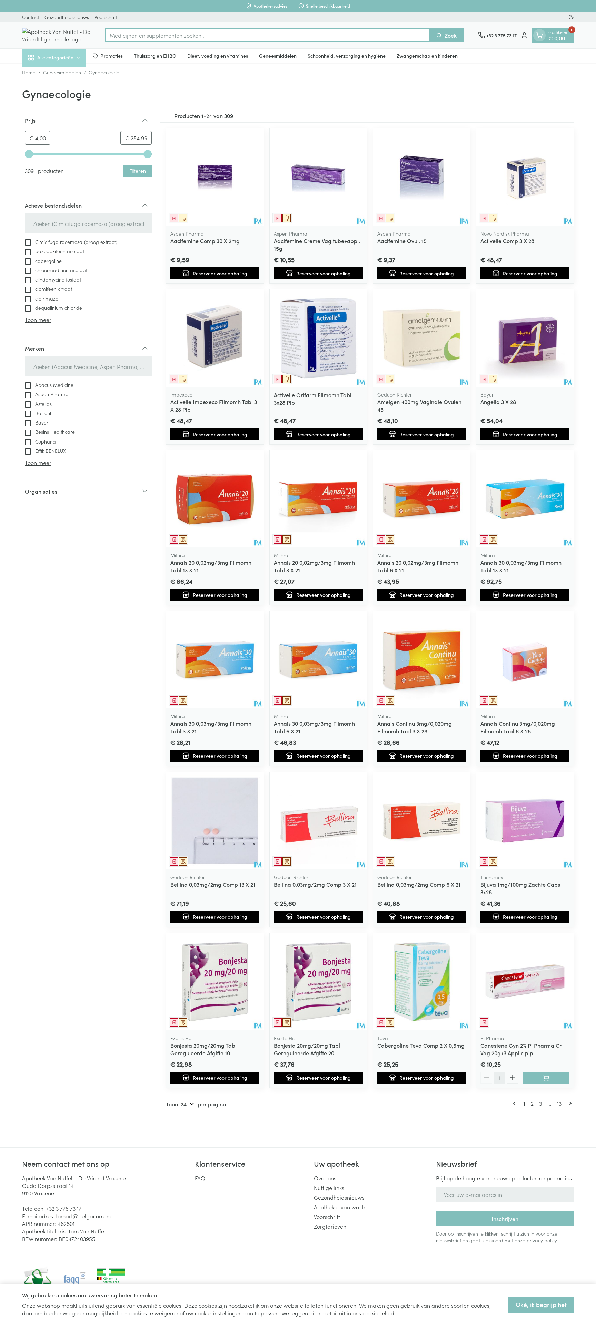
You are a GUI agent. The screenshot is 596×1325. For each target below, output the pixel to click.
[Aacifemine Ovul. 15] (421, 177)
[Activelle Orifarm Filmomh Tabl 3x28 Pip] (318, 338)
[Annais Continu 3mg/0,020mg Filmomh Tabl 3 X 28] (421, 659)
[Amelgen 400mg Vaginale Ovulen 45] (421, 338)
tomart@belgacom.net (84, 1216)
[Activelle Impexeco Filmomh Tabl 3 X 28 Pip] (215, 338)
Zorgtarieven (330, 1226)
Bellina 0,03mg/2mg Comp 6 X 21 (418, 884)
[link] (515, 1103)
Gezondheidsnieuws (66, 16)
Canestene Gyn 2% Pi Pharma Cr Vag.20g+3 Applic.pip (521, 1049)
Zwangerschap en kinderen (427, 55)
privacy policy (542, 1240)
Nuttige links (329, 1187)
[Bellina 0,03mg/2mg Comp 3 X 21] (318, 820)
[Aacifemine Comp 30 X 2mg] (215, 177)
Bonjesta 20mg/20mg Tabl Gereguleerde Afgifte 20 (307, 1049)
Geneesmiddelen (278, 55)
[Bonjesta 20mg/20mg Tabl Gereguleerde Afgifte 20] (318, 981)
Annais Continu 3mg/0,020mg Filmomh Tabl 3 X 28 (414, 727)
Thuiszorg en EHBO (155, 55)
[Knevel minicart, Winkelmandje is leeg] (539, 35)
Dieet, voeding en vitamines (217, 55)
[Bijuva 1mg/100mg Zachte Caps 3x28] (525, 820)
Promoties (111, 55)
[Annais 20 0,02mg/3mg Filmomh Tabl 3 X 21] (318, 499)
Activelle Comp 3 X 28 (507, 241)
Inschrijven (504, 1218)
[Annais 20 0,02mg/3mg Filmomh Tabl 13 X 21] (215, 499)
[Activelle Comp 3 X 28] (525, 177)
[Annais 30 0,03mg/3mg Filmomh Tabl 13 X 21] (525, 499)
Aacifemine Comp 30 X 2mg (205, 241)
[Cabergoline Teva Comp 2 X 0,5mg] (421, 981)
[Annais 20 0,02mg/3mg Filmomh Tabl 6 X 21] (421, 499)
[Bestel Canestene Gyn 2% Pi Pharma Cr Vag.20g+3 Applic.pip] (546, 1078)
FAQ (200, 1178)
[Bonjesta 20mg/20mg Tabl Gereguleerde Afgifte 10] (215, 981)
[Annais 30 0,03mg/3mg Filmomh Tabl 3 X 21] (215, 659)
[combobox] (267, 35)
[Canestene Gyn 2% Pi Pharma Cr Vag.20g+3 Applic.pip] (525, 981)
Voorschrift (106, 16)
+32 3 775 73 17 (63, 1208)
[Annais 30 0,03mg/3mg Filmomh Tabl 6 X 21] (318, 659)
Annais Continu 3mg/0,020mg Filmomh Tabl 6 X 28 (517, 727)
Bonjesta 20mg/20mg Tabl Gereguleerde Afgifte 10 (203, 1049)
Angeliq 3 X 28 (498, 402)
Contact (30, 16)
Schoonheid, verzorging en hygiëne (347, 55)
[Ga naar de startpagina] (56, 35)
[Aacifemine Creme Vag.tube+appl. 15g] (318, 177)
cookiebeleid (378, 1313)
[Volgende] (569, 1103)
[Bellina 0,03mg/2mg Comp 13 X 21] (215, 820)
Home (29, 72)
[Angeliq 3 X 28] (525, 338)
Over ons (325, 1178)
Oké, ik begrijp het (541, 1304)
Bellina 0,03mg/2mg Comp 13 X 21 (212, 884)
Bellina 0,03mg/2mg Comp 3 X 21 (315, 884)
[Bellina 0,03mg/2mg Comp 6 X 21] (421, 820)
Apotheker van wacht (340, 1207)
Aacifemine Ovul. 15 (402, 241)
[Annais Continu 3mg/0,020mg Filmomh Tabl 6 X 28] (525, 659)
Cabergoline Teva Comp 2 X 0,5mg (421, 1045)
